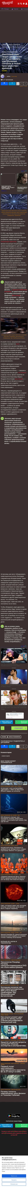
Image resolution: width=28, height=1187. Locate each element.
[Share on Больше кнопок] (17, 83)
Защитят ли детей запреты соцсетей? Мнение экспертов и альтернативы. (13, 1044)
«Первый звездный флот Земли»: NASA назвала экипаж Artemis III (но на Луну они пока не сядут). (13, 878)
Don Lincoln (16, 295)
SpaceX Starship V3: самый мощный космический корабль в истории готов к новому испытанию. (14, 936)
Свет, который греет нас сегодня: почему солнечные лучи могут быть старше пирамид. (13, 907)
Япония (6, 1014)
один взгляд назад (15, 1089)
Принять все (14, 1176)
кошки (2, 1014)
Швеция (2, 1064)
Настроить (14, 1180)
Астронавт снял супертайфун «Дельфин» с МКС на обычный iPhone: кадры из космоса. (12, 789)
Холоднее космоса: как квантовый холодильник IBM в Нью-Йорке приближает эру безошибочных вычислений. (12, 991)
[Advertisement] (14, 27)
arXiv (17, 344)
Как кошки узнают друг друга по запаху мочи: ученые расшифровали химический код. (12, 1019)
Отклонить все (14, 1184)
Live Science (22, 372)
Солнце (17, 903)
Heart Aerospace (15, 1063)
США (19, 815)
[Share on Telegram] (12, 83)
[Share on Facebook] (4, 83)
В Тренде (6, 9)
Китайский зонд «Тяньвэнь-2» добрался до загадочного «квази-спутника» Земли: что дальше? (13, 849)
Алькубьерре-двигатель (9, 241)
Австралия (13, 1040)
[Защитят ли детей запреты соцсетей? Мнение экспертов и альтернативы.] (14, 1032)
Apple (12, 786)
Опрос (23, 1040)
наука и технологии (14, 736)
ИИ (11, 815)
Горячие (16, 9)
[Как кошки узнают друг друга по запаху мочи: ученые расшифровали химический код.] (14, 1006)
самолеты (22, 1063)
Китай (12, 845)
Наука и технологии (9, 52)
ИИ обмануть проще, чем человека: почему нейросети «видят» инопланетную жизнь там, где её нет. (14, 819)
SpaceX (12, 932)
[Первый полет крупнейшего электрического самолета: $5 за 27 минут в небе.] (14, 1055)
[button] (18, 3)
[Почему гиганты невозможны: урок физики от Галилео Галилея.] (14, 1081)
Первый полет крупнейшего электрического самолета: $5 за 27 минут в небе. (13, 1069)
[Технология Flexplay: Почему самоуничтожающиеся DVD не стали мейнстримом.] (14, 952)
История (19, 1040)
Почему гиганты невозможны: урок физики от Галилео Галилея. (13, 1093)
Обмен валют (18, 1131)
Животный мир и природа (7, 1013)
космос (4, 736)
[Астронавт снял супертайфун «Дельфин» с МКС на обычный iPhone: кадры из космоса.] (14, 775)
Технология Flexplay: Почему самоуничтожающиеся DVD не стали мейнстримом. (13, 964)
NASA (16, 786)
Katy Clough (19, 379)
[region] (14, 1171)
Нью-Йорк (13, 985)
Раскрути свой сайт (7, 1131)
